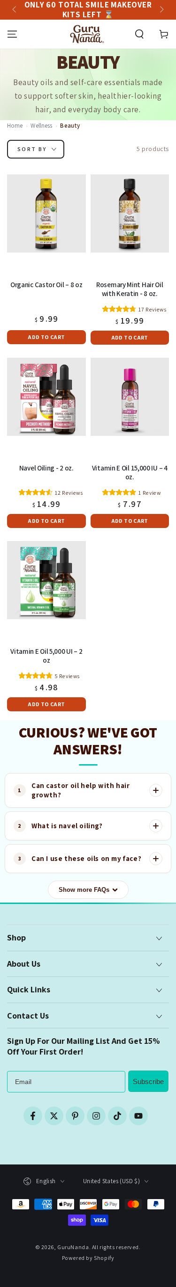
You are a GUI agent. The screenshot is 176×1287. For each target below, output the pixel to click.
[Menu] (12, 34)
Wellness (41, 126)
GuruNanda (73, 1247)
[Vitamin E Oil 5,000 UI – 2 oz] (46, 580)
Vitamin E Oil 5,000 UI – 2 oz (46, 656)
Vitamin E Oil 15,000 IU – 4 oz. (130, 472)
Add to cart (46, 336)
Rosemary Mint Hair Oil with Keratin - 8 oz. (129, 289)
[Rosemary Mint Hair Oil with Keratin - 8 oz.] (130, 213)
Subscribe (148, 1081)
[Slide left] (15, 9)
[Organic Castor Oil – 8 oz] (46, 213)
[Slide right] (161, 9)
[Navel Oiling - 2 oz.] (46, 397)
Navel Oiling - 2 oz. (46, 468)
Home (15, 126)
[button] (139, 34)
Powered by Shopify (88, 1257)
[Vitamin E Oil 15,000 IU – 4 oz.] (130, 397)
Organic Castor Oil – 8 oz (46, 285)
